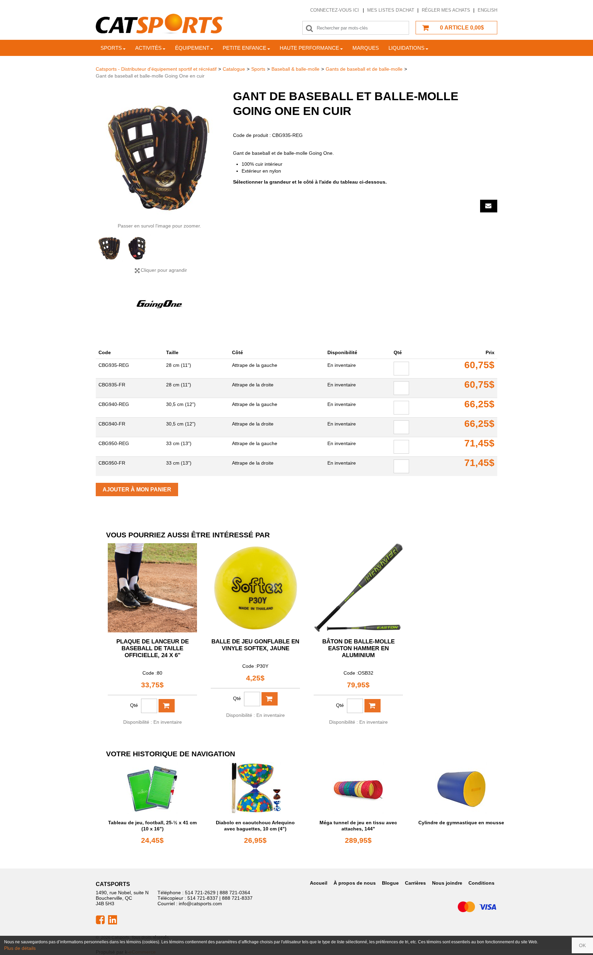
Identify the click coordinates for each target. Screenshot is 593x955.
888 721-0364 (235, 892)
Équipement (192, 48)
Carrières (415, 883)
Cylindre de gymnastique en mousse (461, 822)
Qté (134, 705)
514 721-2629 (200, 892)
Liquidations (406, 48)
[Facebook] (100, 919)
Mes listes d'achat (390, 10)
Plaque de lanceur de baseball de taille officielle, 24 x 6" (152, 648)
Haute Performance (309, 48)
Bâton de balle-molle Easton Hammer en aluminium (358, 648)
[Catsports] (159, 24)
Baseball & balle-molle (295, 69)
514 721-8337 (202, 898)
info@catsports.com (200, 903)
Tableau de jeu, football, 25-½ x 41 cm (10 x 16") (152, 825)
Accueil (318, 883)
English (487, 10)
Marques (365, 48)
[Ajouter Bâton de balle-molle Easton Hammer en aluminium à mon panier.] (372, 705)
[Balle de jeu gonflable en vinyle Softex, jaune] (255, 587)
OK (582, 945)
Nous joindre (447, 883)
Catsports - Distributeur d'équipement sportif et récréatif (156, 69)
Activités (148, 48)
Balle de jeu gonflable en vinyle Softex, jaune (255, 645)
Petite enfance (244, 48)
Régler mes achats (446, 10)
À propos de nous (355, 883)
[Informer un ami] (488, 206)
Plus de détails (20, 948)
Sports (111, 48)
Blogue (390, 883)
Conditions (481, 883)
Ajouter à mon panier (137, 489)
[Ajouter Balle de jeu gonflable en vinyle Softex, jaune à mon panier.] (269, 699)
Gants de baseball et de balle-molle (364, 69)
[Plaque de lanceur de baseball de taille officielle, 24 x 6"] (152, 587)
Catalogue (234, 69)
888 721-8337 (237, 898)
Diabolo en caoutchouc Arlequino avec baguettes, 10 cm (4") (255, 825)
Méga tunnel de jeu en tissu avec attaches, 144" (358, 825)
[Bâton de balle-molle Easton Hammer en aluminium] (358, 587)
